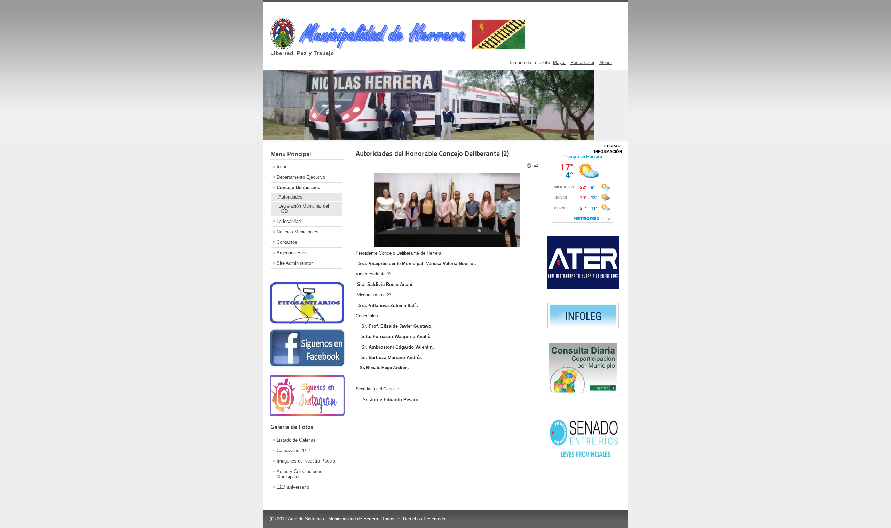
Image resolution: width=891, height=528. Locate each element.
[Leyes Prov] (583, 458)
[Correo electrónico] (536, 166)
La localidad (289, 221)
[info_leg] (583, 326)
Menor (605, 62)
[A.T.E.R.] (583, 287)
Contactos (287, 242)
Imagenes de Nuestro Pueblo (306, 461)
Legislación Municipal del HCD (303, 208)
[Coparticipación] (582, 392)
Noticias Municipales (297, 231)
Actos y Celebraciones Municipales (299, 474)
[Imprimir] (529, 166)
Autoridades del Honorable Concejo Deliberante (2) (432, 153)
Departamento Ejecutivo (301, 177)
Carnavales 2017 (293, 450)
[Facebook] (307, 366)
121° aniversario (293, 487)
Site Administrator (295, 263)
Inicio (282, 166)
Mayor (559, 62)
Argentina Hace (292, 252)
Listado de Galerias (296, 440)
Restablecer (582, 62)
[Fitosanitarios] (307, 322)
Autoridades (290, 197)
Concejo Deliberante (298, 187)
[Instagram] (307, 414)
